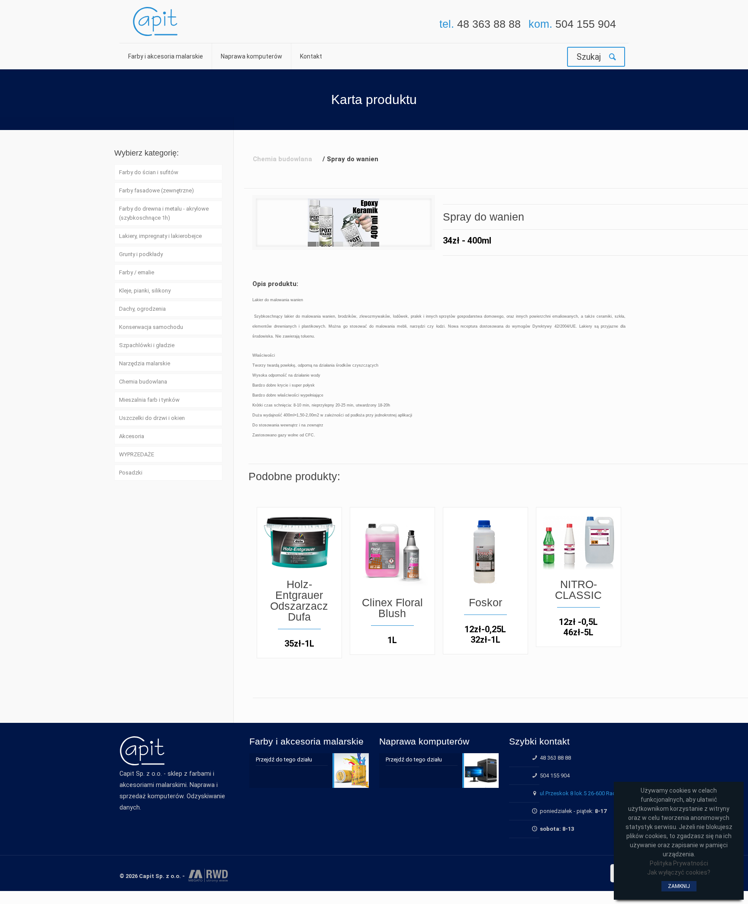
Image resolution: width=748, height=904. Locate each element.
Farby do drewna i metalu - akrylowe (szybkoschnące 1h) (164, 213)
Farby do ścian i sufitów (148, 172)
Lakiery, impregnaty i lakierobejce (160, 236)
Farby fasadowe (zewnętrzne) (156, 190)
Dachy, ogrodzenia (142, 309)
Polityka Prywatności (679, 863)
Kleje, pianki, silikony (145, 290)
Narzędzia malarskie (144, 363)
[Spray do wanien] (344, 222)
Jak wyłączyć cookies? (678, 872)
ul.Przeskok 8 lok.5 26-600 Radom (582, 793)
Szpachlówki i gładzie (146, 345)
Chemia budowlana (143, 381)
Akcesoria (131, 436)
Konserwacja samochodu (151, 327)
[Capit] (154, 21)
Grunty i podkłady (141, 254)
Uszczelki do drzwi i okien (152, 418)
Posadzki (130, 472)
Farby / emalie (136, 272)
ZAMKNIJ (679, 886)
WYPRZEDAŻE (136, 454)
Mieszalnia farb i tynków (149, 400)
